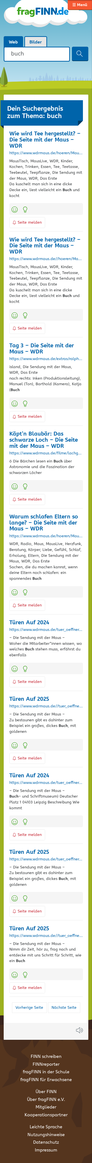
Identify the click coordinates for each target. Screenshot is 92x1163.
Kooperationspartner (46, 1115)
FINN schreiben (46, 1056)
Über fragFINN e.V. (46, 1099)
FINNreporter (46, 1064)
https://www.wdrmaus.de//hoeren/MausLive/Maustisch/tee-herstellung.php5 (46, 259)
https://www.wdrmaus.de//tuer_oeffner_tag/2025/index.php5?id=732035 (46, 936)
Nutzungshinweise (46, 1134)
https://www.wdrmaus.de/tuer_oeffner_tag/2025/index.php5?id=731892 (46, 859)
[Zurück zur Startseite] (46, 18)
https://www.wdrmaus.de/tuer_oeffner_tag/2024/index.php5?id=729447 (46, 630)
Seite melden (30, 222)
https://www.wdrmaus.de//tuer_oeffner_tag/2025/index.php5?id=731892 (46, 706)
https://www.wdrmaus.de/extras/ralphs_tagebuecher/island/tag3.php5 (46, 359)
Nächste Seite (64, 1008)
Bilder (35, 42)
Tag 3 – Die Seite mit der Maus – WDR (41, 348)
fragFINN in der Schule (46, 1072)
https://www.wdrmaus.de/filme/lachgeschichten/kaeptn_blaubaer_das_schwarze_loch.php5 (46, 453)
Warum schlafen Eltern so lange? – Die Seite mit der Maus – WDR (43, 523)
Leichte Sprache (46, 1127)
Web (13, 42)
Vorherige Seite (29, 1008)
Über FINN (46, 1091)
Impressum (46, 1150)
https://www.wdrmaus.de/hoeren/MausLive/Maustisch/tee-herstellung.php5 (46, 153)
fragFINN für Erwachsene (46, 1079)
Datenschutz (46, 1142)
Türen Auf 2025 (29, 699)
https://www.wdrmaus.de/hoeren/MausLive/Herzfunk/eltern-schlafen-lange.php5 (46, 536)
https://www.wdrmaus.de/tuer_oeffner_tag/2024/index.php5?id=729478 (46, 783)
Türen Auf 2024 (29, 622)
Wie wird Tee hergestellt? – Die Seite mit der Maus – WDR (44, 140)
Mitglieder (46, 1107)
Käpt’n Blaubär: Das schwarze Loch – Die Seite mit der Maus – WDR (43, 440)
